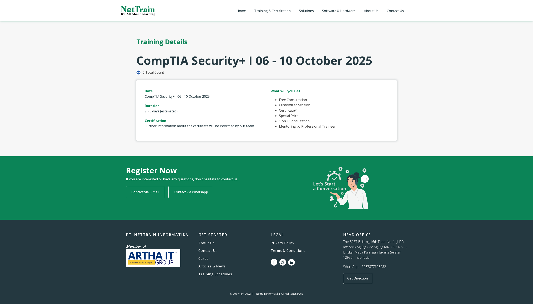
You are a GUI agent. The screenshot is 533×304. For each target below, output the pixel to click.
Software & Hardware (339, 11)
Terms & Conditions (288, 251)
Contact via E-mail (145, 192)
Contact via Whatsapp (191, 192)
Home (241, 11)
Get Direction (357, 278)
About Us (371, 11)
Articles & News (212, 266)
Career (204, 259)
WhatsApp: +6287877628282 (364, 266)
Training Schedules (215, 274)
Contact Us (395, 11)
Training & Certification (272, 11)
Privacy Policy (282, 243)
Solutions (306, 11)
